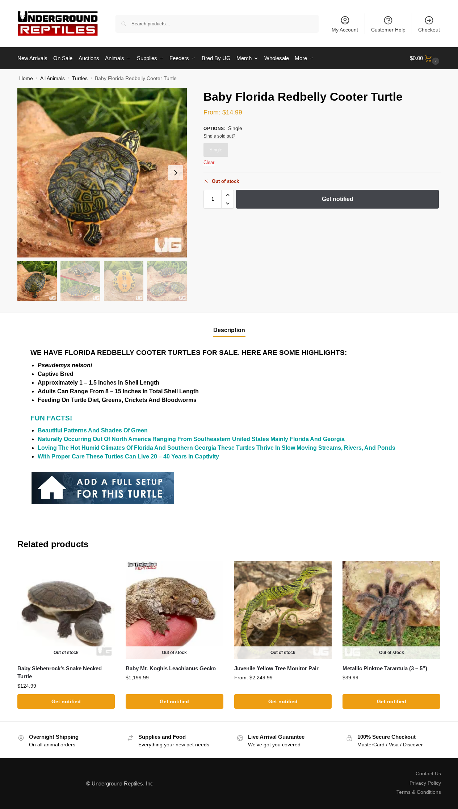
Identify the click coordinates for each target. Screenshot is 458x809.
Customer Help (388, 30)
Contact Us (428, 773)
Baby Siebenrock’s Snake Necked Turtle (59, 672)
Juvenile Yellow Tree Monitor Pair (276, 668)
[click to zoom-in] (102, 172)
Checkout (429, 30)
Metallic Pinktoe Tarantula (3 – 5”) (385, 668)
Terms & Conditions (418, 792)
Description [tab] (229, 330)
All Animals (52, 78)
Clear (208, 162)
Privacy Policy (425, 783)
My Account (345, 30)
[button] (425, 58)
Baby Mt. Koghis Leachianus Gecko (171, 668)
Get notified (337, 199)
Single (215, 149)
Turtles (80, 78)
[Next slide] (175, 172)
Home (26, 78)
